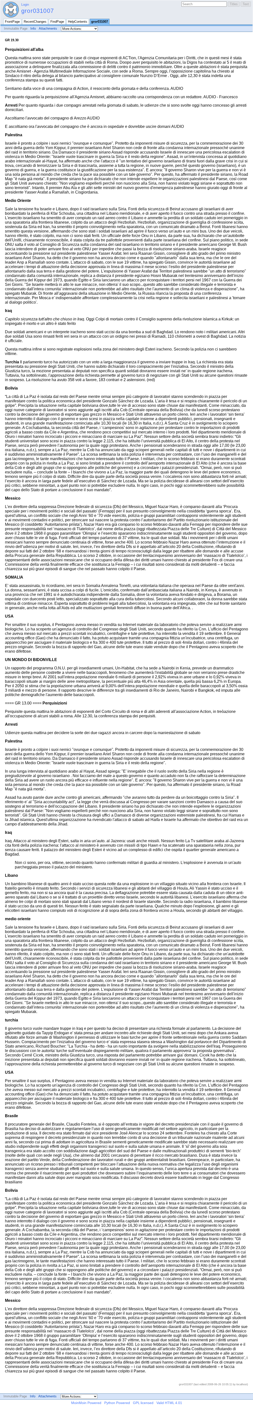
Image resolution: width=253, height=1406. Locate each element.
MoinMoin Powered (86, 1403)
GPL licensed (143, 1403)
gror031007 (37, 10)
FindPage (57, 21)
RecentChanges (35, 21)
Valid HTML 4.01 (169, 1403)
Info (33, 28)
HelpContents (77, 21)
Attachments (48, 28)
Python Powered (117, 1403)
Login (25, 4)
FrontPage (12, 21)
